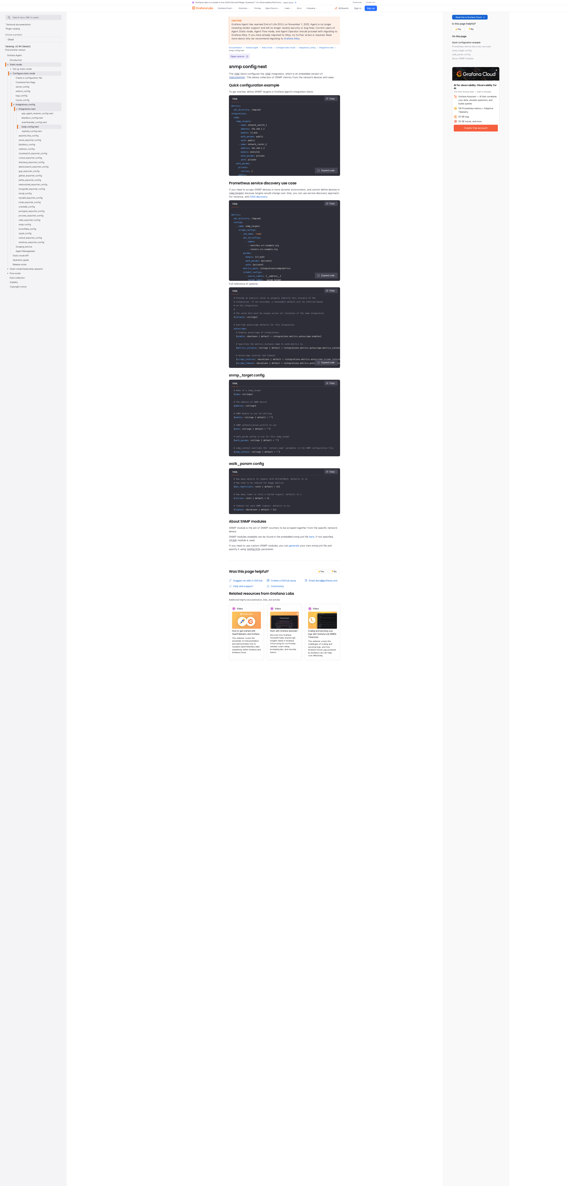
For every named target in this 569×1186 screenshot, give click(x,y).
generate (294, 545)
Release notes (20, 264)
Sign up (371, 8)
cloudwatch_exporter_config (33, 153)
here (311, 536)
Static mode (267, 48)
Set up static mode (22, 69)
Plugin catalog (13, 28)
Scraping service (24, 246)
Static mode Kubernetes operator (26, 269)
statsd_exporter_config (30, 238)
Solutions (243, 8)
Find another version (15, 50)
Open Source (271, 8)
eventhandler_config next (34, 122)
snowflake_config (27, 229)
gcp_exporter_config (29, 171)
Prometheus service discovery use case (471, 46)
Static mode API (21, 255)
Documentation (235, 48)
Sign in (357, 8)
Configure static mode (285, 48)
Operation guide (21, 260)
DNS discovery (258, 196)
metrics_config (23, 91)
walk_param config (461, 54)
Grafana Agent (252, 48)
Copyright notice (18, 286)
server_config (22, 86)
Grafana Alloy (291, 38)
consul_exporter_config (30, 158)
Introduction (16, 60)
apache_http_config (29, 135)
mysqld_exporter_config (31, 198)
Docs (299, 8)
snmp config (25, 224)
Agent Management (25, 251)
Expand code (327, 170)
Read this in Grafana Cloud (469, 17)
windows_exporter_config (31, 242)
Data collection (17, 278)
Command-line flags (25, 82)
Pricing (257, 8)
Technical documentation (18, 24)
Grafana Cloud (224, 8)
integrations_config (307, 48)
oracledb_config (27, 206)
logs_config (21, 95)
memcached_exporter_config (33, 184)
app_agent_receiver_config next (37, 113)
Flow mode (15, 273)
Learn (287, 8)
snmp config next (30, 126)
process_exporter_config (31, 215)
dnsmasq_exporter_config (31, 162)
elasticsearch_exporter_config (33, 166)
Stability (14, 282)
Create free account (476, 127)
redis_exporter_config (29, 220)
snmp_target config (461, 50)
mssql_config (25, 193)
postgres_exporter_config (31, 211)
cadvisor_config (27, 149)
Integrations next (326, 48)
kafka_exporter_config (30, 180)
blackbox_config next (32, 118)
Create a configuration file (29, 78)
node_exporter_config (30, 202)
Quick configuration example (466, 42)
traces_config (22, 100)
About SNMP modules (463, 58)
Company (310, 8)
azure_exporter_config (30, 140)
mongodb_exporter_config (32, 189)
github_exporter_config (30, 175)
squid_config (25, 233)
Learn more (288, 2)
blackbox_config (27, 144)
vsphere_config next (32, 131)
